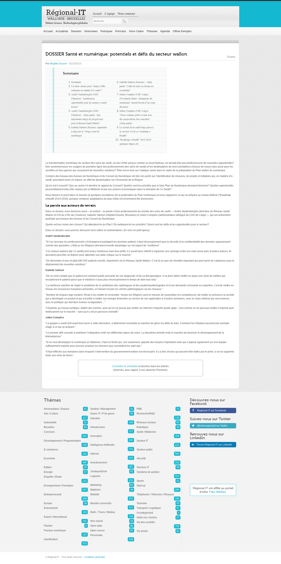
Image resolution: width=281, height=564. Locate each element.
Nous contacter (126, 13)
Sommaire (76, 82)
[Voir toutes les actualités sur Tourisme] (158, 501)
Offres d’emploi (182, 31)
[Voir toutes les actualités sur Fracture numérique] (66, 528)
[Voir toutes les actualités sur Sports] (158, 478)
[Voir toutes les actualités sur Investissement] (112, 460)
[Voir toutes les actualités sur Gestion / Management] (112, 406)
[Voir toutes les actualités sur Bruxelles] (66, 425)
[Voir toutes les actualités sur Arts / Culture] (66, 411)
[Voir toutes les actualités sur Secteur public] (158, 447)
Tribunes (151, 31)
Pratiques (106, 31)
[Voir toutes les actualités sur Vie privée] (158, 529)
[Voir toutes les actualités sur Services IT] (158, 465)
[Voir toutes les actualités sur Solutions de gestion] (158, 470)
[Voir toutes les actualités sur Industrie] (112, 416)
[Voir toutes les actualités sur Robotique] (158, 425)
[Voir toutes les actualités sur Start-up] (158, 483)
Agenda (165, 31)
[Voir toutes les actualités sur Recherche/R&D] (158, 411)
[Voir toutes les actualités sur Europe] (66, 501)
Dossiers (76, 31)
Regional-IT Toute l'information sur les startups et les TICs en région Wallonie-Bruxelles (66, 17)
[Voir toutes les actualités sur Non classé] (112, 519)
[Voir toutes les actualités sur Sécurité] (158, 456)
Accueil (97, 13)
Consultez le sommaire (125, 366)
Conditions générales (94, 557)
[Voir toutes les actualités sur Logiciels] (112, 474)
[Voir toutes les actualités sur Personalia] (112, 533)
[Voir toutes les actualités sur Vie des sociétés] (158, 520)
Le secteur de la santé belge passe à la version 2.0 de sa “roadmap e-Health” (136, 131)
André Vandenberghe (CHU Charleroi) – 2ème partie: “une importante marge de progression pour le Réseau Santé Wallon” (87, 117)
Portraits (120, 31)
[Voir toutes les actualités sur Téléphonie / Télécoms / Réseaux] (158, 492)
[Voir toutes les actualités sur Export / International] (66, 514)
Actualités (62, 31)
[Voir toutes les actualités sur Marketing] (112, 483)
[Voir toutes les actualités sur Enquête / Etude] (66, 474)
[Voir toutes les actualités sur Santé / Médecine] (158, 429)
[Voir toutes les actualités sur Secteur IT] (158, 438)
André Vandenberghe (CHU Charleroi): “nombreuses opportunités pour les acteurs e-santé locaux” (89, 100)
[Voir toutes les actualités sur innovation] (112, 434)
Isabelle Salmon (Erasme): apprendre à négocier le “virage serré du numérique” (89, 131)
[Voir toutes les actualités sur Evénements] (66, 506)
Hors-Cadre (136, 31)
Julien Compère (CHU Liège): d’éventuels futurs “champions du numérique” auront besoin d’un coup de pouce (137, 100)
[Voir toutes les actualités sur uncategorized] (158, 510)
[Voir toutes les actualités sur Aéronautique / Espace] (66, 406)
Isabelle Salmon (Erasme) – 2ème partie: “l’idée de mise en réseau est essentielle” (136, 86)
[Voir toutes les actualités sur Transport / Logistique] (158, 506)
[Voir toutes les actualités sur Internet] (112, 451)
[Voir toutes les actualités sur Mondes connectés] (112, 501)
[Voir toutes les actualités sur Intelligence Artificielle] (112, 442)
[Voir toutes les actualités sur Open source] (112, 528)
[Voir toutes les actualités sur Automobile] (66, 420)
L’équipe (110, 13)
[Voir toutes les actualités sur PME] (158, 406)
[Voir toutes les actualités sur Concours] (66, 429)
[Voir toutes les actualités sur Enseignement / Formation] (66, 483)
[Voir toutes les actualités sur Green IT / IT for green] (112, 411)
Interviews (91, 31)
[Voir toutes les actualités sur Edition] (66, 465)
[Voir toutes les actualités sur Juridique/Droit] (112, 469)
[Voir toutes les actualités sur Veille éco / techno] (158, 515)
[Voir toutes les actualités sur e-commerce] (66, 447)
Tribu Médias (217, 491)
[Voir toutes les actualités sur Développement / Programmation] (66, 438)
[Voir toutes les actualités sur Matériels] (112, 487)
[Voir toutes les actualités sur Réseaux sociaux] (158, 420)
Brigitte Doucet (58, 63)
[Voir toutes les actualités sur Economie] (66, 456)
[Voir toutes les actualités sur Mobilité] (112, 492)
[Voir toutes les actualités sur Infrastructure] (112, 425)
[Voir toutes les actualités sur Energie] (66, 470)
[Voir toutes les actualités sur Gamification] (66, 537)
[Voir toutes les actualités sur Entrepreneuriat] (66, 492)
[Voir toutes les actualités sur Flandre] (66, 523)
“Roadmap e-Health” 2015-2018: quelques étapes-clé (136, 141)
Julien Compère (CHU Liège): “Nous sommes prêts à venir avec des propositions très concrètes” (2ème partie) (136, 117)
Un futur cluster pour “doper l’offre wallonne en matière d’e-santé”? (88, 88)
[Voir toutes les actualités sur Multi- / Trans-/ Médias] (112, 510)
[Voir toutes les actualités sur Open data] (112, 523)
